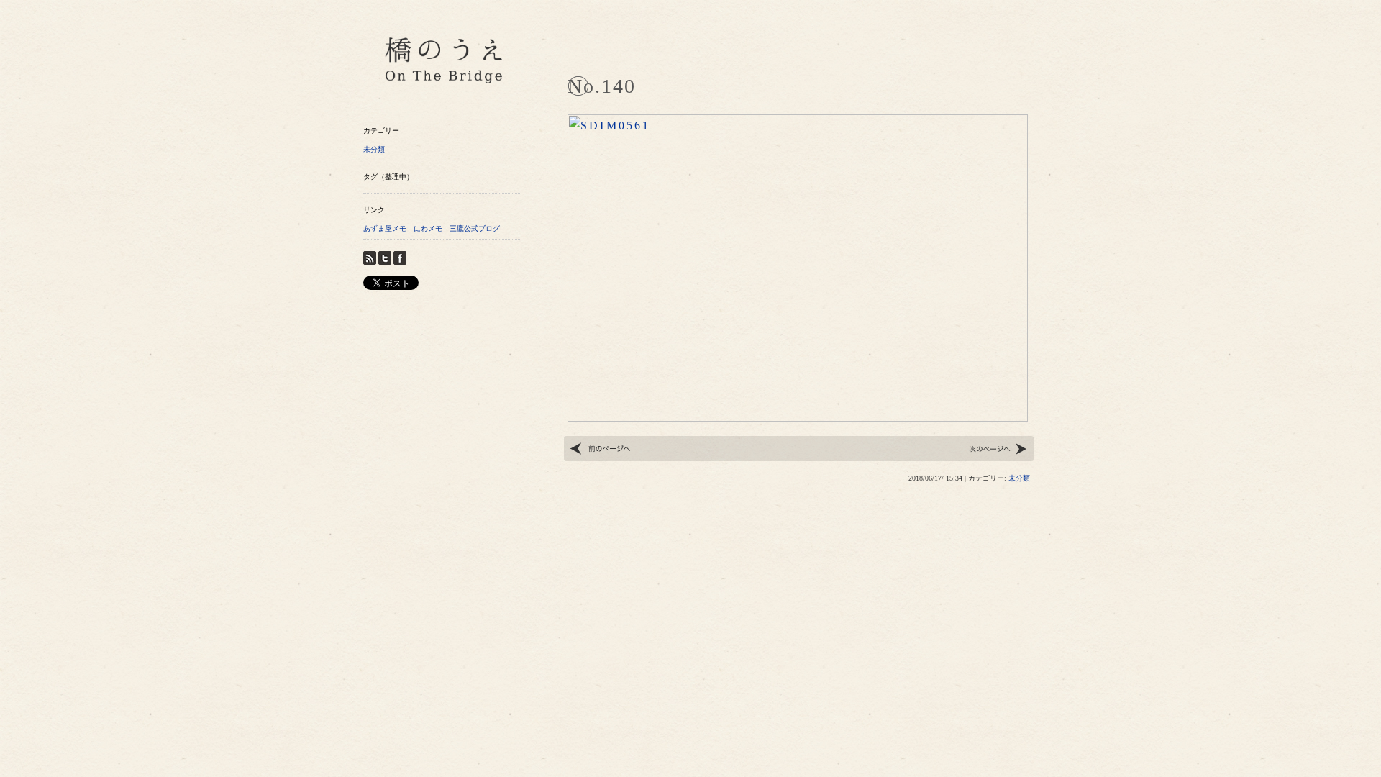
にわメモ (428, 228)
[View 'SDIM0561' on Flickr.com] (798, 410)
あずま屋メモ (384, 228)
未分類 (374, 149)
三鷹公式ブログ (475, 228)
